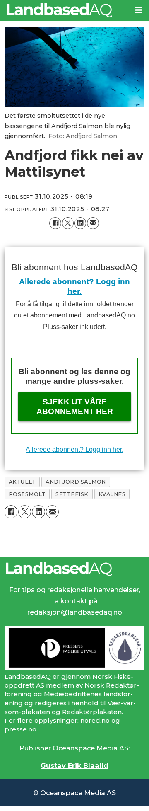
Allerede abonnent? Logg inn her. (74, 449)
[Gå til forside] (64, 10)
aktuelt (22, 482)
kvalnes (112, 494)
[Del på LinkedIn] (80, 223)
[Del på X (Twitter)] (68, 223)
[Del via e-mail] (93, 223)
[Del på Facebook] (55, 223)
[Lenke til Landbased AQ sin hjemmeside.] (75, 569)
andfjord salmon (76, 482)
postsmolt (27, 494)
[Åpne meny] (138, 10)
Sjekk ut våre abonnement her (74, 406)
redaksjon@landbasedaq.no (74, 612)
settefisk (72, 494)
